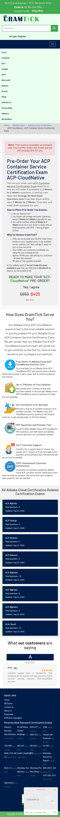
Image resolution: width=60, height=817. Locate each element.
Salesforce (6, 102)
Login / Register (18, 36)
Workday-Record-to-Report (47, 757)
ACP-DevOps (11, 521)
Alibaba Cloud (19, 125)
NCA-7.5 (8, 768)
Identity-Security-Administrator (10, 730)
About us (8, 711)
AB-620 (33, 746)
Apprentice (9, 783)
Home (6, 125)
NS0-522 (34, 735)
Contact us (9, 707)
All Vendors (7, 119)
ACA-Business (11, 538)
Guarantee (8, 714)
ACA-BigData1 (11, 573)
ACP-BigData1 (11, 607)
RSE (31, 753)
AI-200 (46, 746)
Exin (3, 63)
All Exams (8, 704)
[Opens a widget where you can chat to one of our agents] (41, 801)
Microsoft (6, 80)
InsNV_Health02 (24, 753)
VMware (5, 114)
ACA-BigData (11, 504)
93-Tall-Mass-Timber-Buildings (22, 730)
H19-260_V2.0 (49, 776)
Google (5, 69)
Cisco (4, 52)
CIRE (45, 727)
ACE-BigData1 (11, 590)
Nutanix (5, 86)
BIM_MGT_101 (49, 768)
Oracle (5, 91)
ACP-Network (11, 555)
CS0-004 (8, 746)
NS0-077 (34, 727)
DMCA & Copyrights (13, 718)
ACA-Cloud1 (10, 624)
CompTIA (6, 58)
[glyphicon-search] (54, 28)
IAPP (4, 75)
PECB (4, 97)
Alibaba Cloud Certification (39, 125)
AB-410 (20, 746)
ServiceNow (7, 108)
